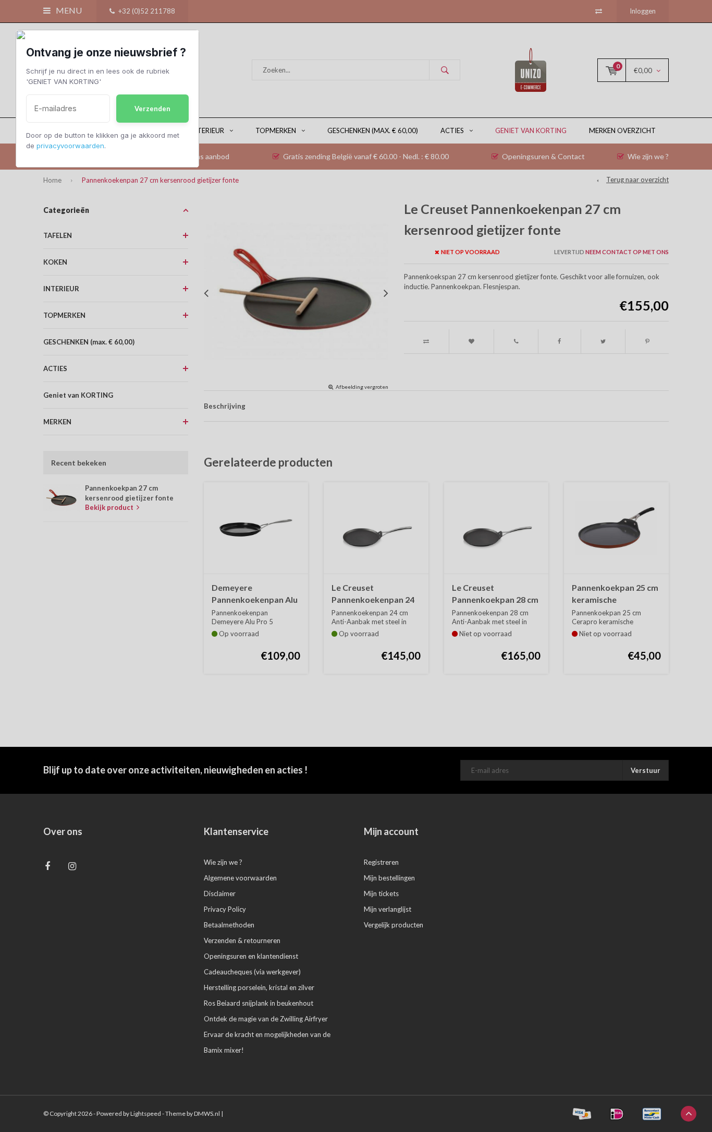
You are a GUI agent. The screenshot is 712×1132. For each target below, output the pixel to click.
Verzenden (152, 108)
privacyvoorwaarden (70, 145)
